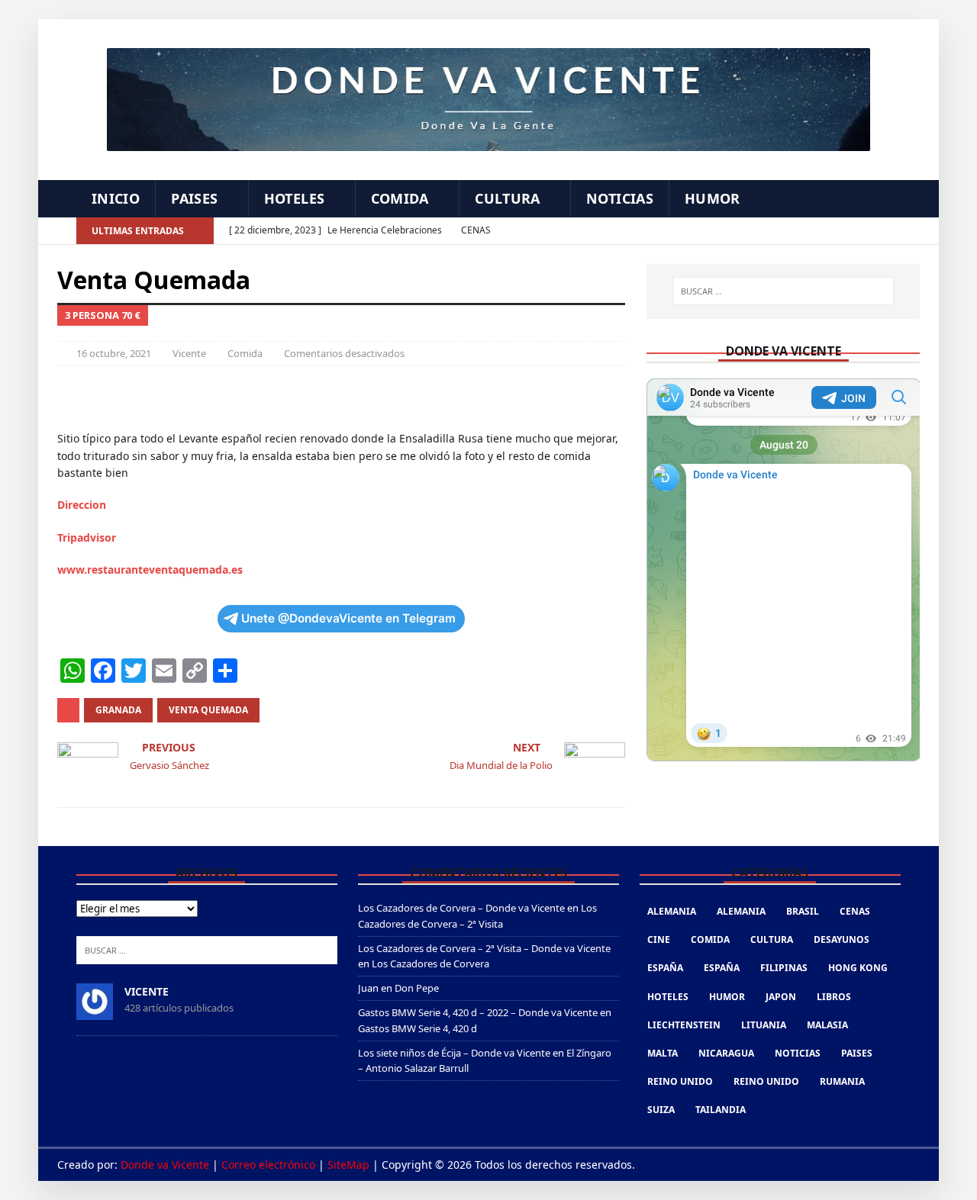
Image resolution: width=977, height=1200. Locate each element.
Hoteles (294, 198)
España (665, 967)
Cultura (507, 198)
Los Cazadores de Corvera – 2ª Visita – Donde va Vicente (484, 948)
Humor (712, 198)
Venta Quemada (208, 709)
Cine (658, 939)
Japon (781, 996)
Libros (834, 996)
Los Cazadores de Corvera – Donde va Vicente (461, 908)
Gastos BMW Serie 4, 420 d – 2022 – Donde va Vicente (478, 1012)
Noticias (619, 198)
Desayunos (841, 939)
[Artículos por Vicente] (94, 1011)
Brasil (802, 911)
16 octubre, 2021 (113, 353)
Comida (400, 198)
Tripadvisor (86, 537)
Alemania (671, 911)
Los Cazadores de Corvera (430, 963)
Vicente (189, 353)
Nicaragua (726, 1053)
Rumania (842, 1081)
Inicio (116, 198)
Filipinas (784, 967)
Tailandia (720, 1109)
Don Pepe (417, 988)
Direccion (81, 504)
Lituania (763, 1024)
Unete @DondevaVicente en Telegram (348, 618)
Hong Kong (858, 967)
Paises (194, 198)
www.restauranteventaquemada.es (150, 569)
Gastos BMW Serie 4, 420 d (417, 1028)
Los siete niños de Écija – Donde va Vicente (454, 1053)
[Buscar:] (783, 291)
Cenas (855, 911)
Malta (662, 1053)
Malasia (827, 1024)
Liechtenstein (684, 1024)
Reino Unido (680, 1081)
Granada (118, 709)
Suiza (661, 1109)
